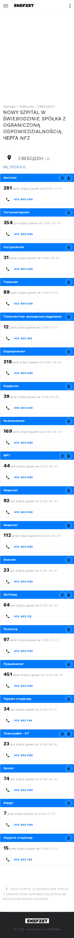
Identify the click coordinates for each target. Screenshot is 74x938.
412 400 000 (23, 199)
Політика (53, 929)
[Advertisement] (37, 61)
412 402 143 (23, 859)
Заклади (9, 106)
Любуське (26, 106)
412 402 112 (23, 616)
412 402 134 (23, 720)
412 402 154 (23, 338)
